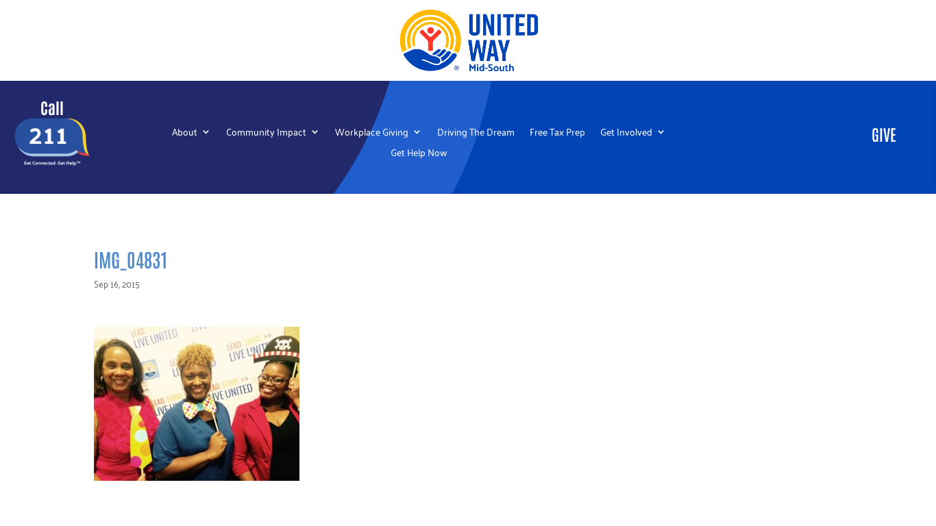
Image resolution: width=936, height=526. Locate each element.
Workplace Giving (371, 133)
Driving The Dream (476, 133)
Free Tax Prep (557, 133)
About (184, 133)
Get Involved (626, 133)
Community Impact (266, 133)
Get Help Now (419, 153)
